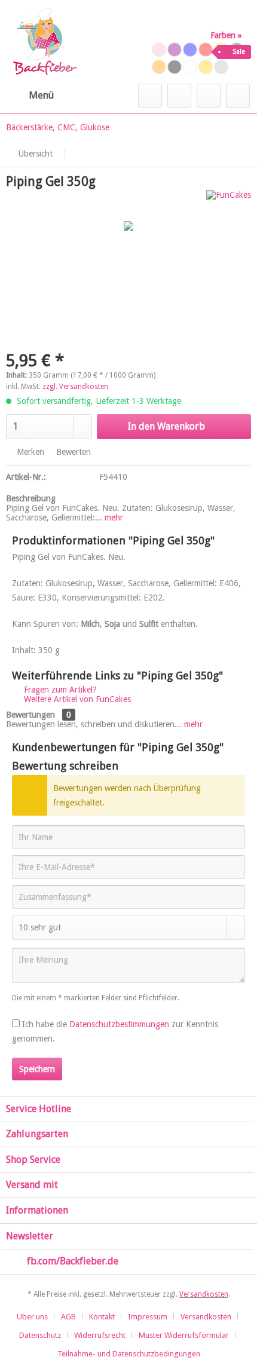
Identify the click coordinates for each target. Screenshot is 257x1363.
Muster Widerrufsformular (184, 1335)
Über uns (32, 1316)
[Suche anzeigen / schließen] (150, 96)
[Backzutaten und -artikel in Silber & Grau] (221, 66)
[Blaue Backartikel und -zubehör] (190, 49)
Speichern (37, 1069)
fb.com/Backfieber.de (72, 1261)
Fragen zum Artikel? (59, 689)
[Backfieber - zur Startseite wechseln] (44, 42)
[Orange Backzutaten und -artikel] (159, 66)
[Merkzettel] (179, 96)
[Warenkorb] (238, 96)
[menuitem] (30, 96)
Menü (41, 95)
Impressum (147, 1316)
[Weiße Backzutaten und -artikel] (190, 66)
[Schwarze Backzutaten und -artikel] (174, 66)
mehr (112, 517)
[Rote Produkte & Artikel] (205, 49)
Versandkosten (203, 1294)
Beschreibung (31, 498)
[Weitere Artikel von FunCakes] (228, 200)
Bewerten (72, 452)
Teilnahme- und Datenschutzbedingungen (128, 1353)
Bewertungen (30, 714)
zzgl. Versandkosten (75, 386)
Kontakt (102, 1316)
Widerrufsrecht (100, 1335)
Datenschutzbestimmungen (119, 1024)
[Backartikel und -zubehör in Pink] (159, 49)
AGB (68, 1316)
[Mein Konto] (209, 96)
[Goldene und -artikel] (205, 66)
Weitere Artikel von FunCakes (76, 699)
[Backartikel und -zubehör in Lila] (174, 49)
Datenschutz (40, 1335)
